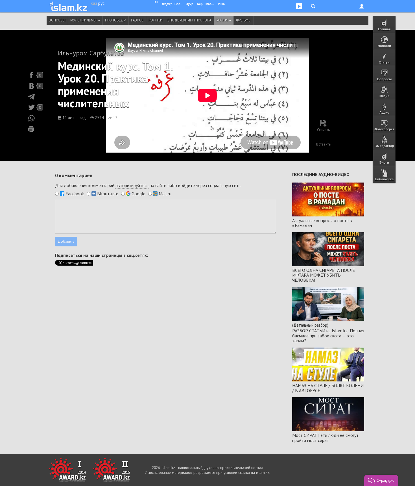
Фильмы (243, 20)
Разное (137, 20)
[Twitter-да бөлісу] (31, 107)
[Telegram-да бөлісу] (31, 96)
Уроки (222, 20)
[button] (381, 480)
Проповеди (115, 20)
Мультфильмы (83, 20)
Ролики (155, 20)
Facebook (74, 193)
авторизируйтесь (131, 185)
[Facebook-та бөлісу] (31, 75)
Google (138, 193)
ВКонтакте (107, 193)
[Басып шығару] (31, 128)
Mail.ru (165, 193)
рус (101, 3)
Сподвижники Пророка (189, 20)
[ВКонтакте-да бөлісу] (31, 85)
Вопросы (57, 20)
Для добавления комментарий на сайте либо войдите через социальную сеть (148, 185)
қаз (94, 3)
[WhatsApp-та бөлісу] (31, 118)
